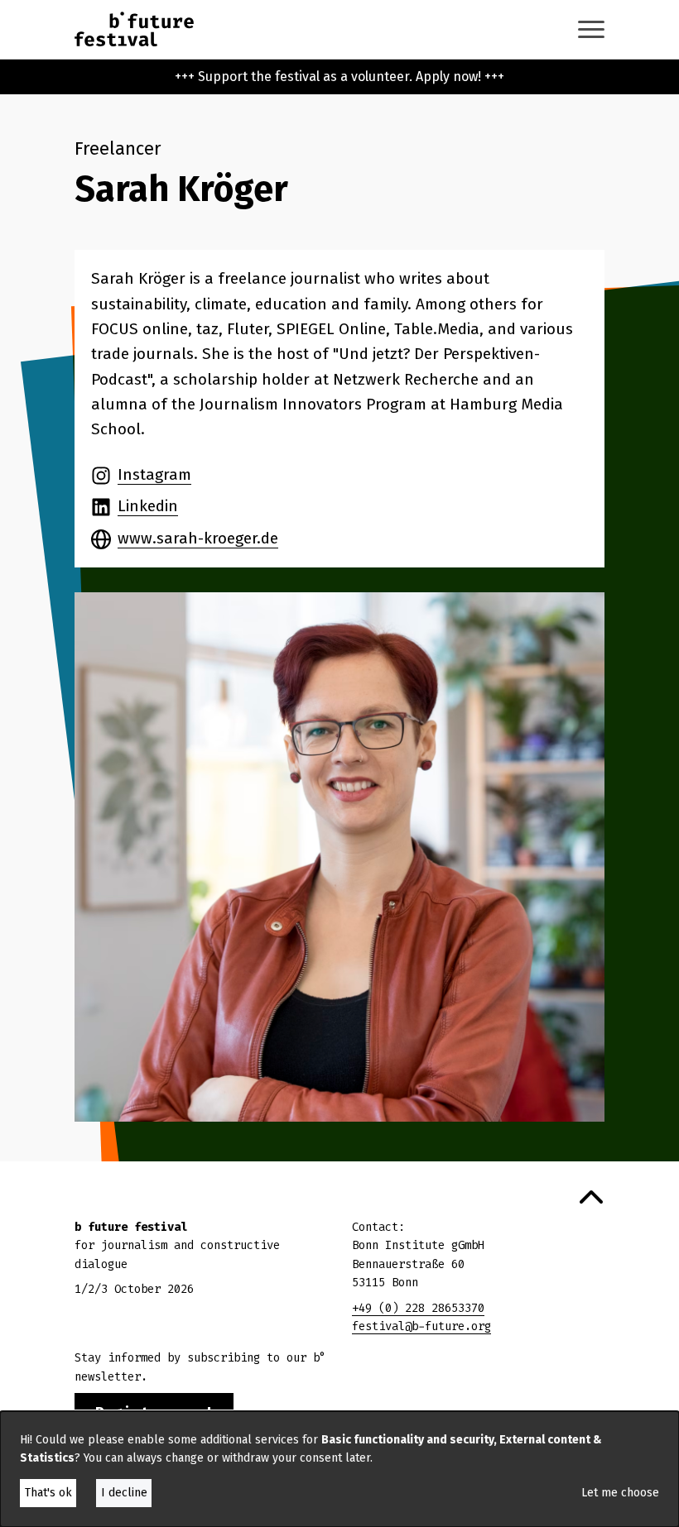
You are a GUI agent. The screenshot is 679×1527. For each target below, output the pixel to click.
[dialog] (339, 1469)
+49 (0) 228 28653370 (418, 1308)
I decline (124, 1493)
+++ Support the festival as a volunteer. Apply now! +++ (339, 76)
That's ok (48, 1493)
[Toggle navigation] (591, 29)
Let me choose (620, 1493)
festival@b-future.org (421, 1326)
